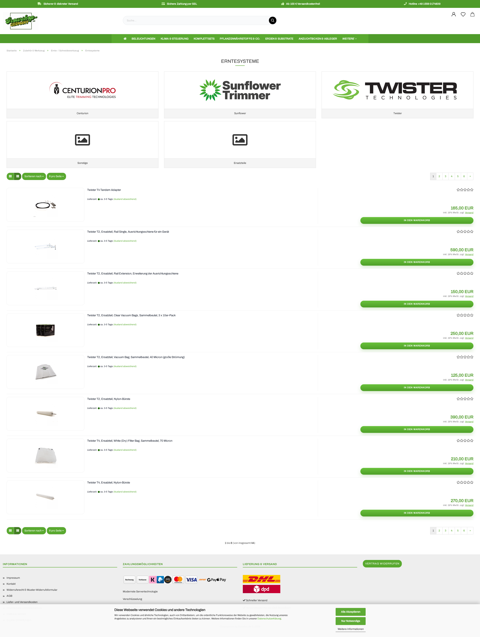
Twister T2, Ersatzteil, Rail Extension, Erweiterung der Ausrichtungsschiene (132, 273)
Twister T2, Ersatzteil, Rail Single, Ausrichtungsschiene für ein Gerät (128, 231)
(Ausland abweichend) (124, 199)
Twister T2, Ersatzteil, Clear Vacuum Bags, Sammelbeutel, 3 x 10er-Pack (131, 315)
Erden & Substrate (279, 38)
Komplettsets (204, 38)
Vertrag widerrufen (382, 563)
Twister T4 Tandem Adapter (104, 189)
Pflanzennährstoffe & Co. (240, 38)
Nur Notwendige (350, 621)
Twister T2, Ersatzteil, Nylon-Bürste (108, 398)
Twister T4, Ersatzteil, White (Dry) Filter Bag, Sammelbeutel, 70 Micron (129, 440)
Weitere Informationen (351, 629)
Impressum (13, 577)
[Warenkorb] (472, 14)
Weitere (348, 38)
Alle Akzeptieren (350, 611)
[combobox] (34, 176)
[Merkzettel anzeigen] (463, 14)
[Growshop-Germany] (60, 21)
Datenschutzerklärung (269, 618)
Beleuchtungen (143, 38)
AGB (9, 595)
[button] (10, 176)
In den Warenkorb (417, 220)
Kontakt (11, 583)
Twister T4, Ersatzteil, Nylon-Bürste (108, 482)
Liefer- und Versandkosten (22, 602)
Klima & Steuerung (174, 38)
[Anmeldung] (453, 14)
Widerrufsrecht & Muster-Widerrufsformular (32, 589)
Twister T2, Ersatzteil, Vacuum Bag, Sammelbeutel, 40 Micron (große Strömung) (136, 357)
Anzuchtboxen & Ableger (318, 38)
